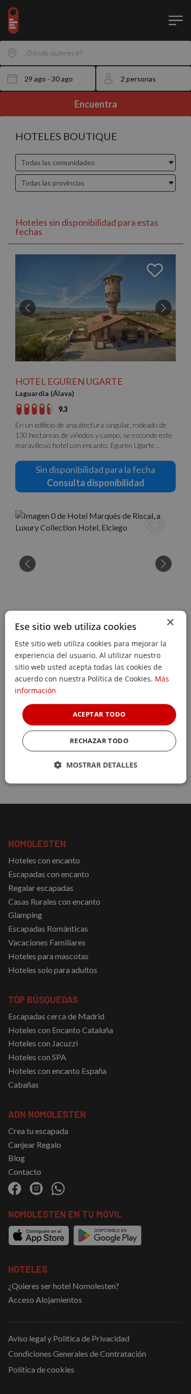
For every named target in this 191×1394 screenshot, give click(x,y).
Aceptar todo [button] (99, 714)
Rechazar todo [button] (99, 740)
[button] (96, 765)
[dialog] (95, 697)
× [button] (170, 622)
